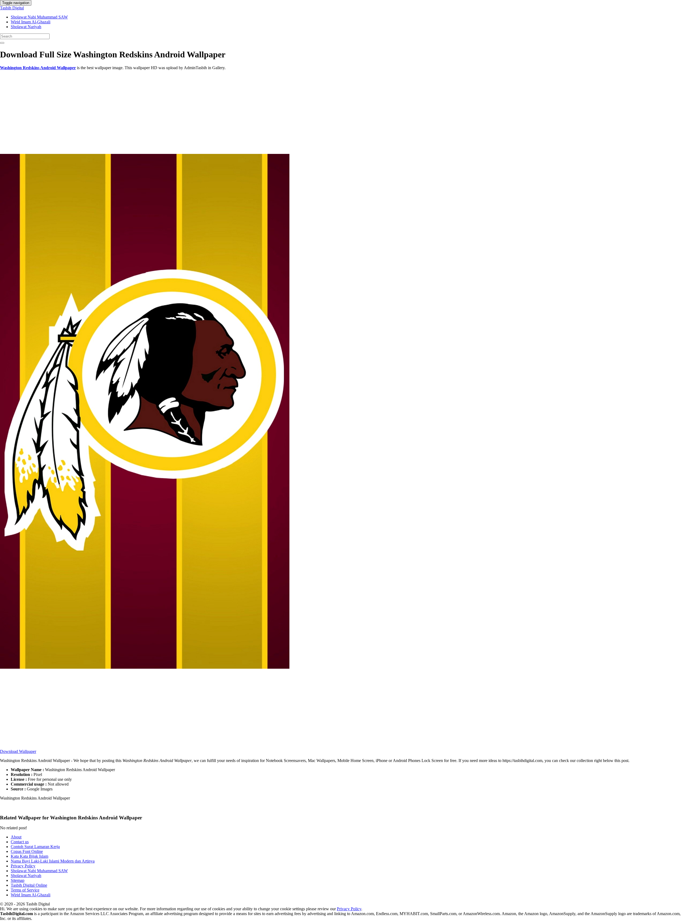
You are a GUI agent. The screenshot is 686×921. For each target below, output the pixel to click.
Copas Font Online (27, 851)
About (16, 837)
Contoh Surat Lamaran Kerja (35, 846)
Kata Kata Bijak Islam (29, 856)
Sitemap (17, 880)
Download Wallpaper (18, 751)
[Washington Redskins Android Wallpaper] (144, 667)
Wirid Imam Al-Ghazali (30, 22)
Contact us (20, 841)
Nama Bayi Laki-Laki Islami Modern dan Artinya (53, 861)
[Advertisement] (161, 112)
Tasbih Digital (12, 8)
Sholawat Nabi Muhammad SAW (39, 17)
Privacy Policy (23, 866)
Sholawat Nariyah (26, 26)
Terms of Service (25, 890)
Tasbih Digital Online (29, 885)
